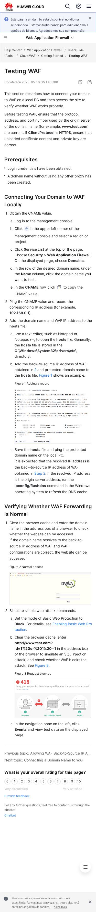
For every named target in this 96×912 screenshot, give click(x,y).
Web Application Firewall (44, 50)
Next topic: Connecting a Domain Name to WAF (44, 760)
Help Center (13, 50)
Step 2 (39, 473)
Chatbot (10, 815)
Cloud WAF (28, 56)
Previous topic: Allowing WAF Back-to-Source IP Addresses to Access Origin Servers (48, 753)
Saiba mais (60, 907)
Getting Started (52, 56)
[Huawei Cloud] (24, 7)
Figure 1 (45, 375)
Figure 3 (42, 665)
